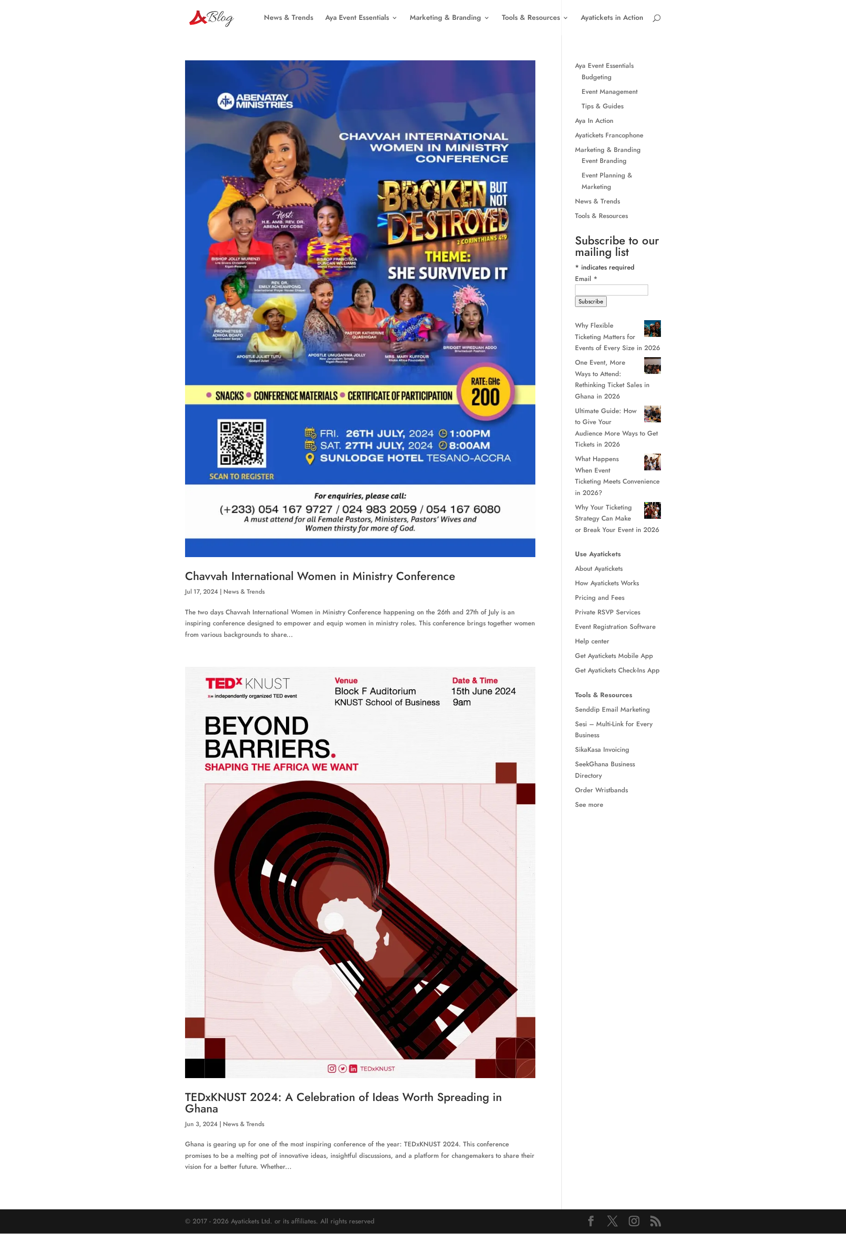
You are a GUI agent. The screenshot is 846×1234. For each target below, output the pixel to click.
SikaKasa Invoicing (602, 749)
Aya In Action (594, 121)
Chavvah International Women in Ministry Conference (320, 576)
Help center (592, 641)
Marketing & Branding (445, 18)
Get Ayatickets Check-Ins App (617, 670)
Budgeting (597, 77)
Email (586, 279)
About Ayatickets (599, 568)
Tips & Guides (602, 106)
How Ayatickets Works (607, 583)
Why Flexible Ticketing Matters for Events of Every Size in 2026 (617, 337)
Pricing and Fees (599, 597)
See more (589, 804)
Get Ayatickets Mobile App (614, 656)
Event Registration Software (615, 627)
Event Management (610, 91)
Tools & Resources (531, 18)
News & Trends (288, 18)
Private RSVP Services (607, 612)
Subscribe (591, 301)
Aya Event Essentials (357, 18)
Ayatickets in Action (612, 18)
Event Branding (604, 161)
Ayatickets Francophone (609, 135)
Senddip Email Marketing (612, 709)
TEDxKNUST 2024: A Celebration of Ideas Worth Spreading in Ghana (343, 1103)
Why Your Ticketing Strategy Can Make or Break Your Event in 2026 (617, 518)
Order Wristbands (601, 790)
